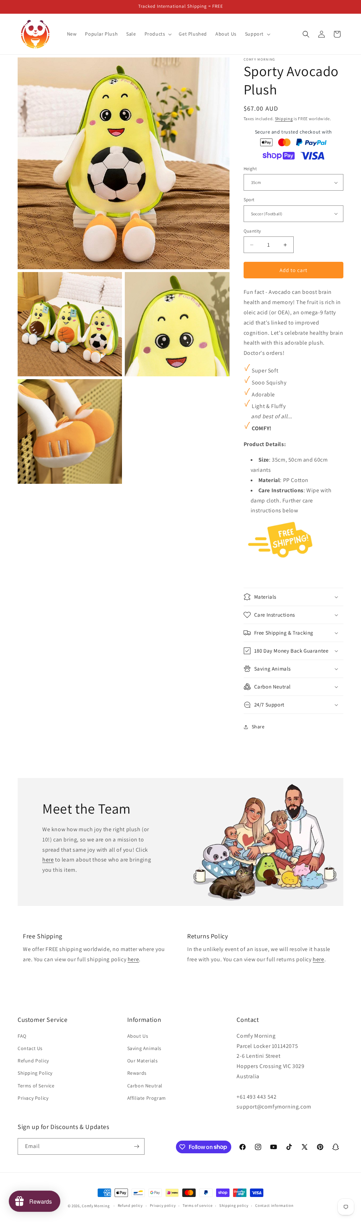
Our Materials (142, 1060)
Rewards (137, 1073)
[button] (157, 33)
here (48, 859)
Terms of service (197, 1205)
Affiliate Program (146, 1098)
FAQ (22, 1036)
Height (250, 169)
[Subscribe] (136, 1146)
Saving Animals (144, 1048)
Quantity (252, 231)
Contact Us (30, 1048)
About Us (137, 1036)
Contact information (274, 1205)
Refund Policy (33, 1060)
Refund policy (130, 1205)
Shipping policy (234, 1205)
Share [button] (258, 726)
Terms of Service (36, 1085)
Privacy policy (163, 1205)
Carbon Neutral (145, 1085)
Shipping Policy (35, 1073)
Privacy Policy (33, 1098)
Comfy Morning (96, 1205)
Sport (249, 200)
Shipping (284, 118)
